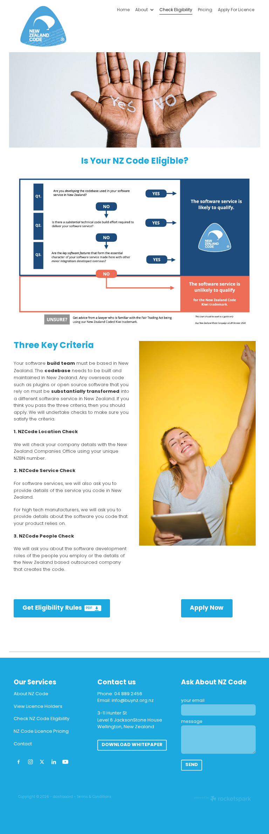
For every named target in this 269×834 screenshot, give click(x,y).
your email (193, 701)
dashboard (63, 797)
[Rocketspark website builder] (222, 799)
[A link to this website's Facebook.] (19, 762)
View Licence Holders (38, 706)
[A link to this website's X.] (42, 762)
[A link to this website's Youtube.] (65, 762)
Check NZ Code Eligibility (41, 719)
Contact (23, 744)
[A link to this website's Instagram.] (30, 762)
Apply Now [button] (206, 608)
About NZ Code (31, 694)
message (191, 722)
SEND (191, 765)
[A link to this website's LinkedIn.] (53, 762)
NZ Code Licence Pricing (41, 731)
